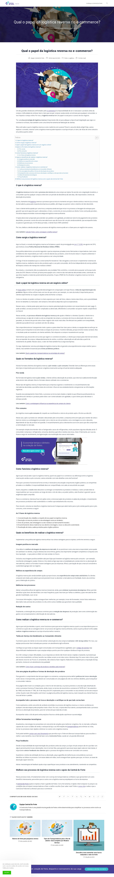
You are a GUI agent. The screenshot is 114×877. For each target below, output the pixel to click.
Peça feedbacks (23, 177)
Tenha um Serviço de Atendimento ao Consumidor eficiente (35, 169)
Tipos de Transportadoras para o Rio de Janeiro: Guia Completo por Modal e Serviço (57, 841)
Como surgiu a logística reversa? (26, 142)
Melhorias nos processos (26, 163)
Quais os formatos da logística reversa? (28, 147)
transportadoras (72, 726)
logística (33, 202)
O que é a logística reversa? (24, 140)
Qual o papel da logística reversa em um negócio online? (33, 145)
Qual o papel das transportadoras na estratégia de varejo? (45, 353)
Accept (6, 872)
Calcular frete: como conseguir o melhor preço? (41, 232)
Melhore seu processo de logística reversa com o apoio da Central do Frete (39, 179)
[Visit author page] (13, 807)
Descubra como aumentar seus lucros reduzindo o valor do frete (89, 853)
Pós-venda (22, 149)
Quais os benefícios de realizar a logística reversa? (31, 157)
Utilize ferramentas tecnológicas (28, 175)
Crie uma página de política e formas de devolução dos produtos (36, 171)
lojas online (22, 290)
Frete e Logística (69, 58)
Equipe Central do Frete (37, 58)
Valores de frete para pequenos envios (25, 839)
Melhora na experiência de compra (28, 161)
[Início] (37, 28)
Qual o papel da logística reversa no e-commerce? (63, 28)
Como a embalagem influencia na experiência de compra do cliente (48, 403)
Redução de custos (24, 165)
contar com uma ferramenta (38, 734)
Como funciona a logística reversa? (27, 153)
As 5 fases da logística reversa (27, 155)
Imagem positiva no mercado (27, 159)
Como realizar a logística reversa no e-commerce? (32, 167)
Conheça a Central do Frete (96, 869)
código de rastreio (83, 648)
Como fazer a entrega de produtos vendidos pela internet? (45, 667)
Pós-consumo (23, 151)
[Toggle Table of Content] (96, 137)
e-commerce (51, 111)
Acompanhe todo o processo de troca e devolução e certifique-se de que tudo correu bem (43, 173)
